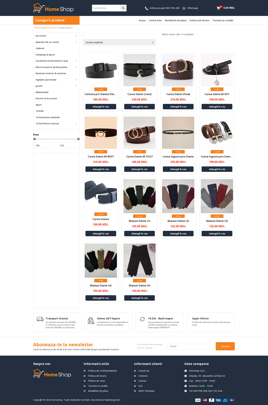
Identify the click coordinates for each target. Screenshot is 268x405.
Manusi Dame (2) (178, 221)
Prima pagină (40, 27)
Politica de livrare (199, 20)
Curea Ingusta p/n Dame (178, 156)
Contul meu (155, 20)
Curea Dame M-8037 (101, 156)
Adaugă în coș (101, 106)
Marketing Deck (112, 399)
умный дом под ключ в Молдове (166, 400)
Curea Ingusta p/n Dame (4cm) (220, 156)
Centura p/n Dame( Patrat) (102, 94)
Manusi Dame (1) (139, 221)
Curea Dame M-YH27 (139, 156)
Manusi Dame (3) (217, 221)
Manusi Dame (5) (139, 285)
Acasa (142, 20)
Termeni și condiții (222, 20)
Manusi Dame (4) (101, 285)
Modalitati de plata (176, 20)
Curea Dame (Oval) (178, 94)
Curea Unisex (100, 219)
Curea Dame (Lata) (139, 94)
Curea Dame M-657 (217, 94)
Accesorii (52, 27)
